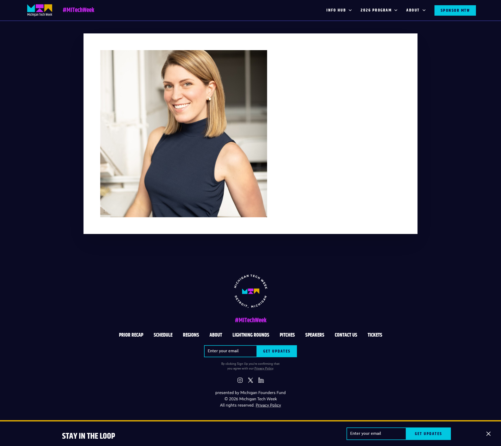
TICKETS (375, 335)
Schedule (163, 335)
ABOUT (216, 335)
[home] (39, 10)
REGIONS (191, 335)
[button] (339, 10)
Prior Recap (131, 335)
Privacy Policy (263, 368)
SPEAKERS (314, 335)
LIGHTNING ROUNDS (250, 335)
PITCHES (287, 335)
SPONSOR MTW (455, 10)
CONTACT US (346, 335)
